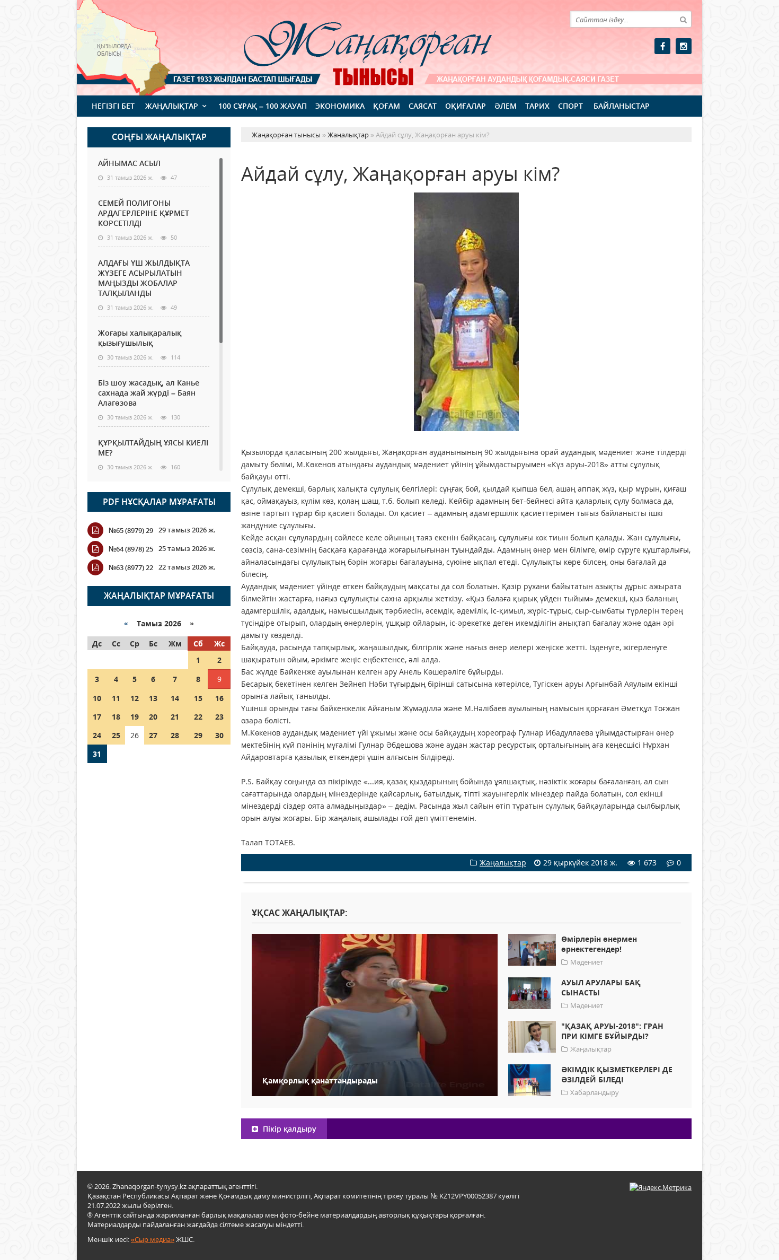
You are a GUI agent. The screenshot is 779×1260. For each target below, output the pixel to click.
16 (219, 698)
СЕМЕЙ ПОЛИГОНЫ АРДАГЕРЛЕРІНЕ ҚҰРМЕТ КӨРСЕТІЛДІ (143, 213)
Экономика (340, 106)
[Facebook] (662, 46)
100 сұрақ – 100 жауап (262, 106)
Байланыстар (622, 106)
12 (134, 698)
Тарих (537, 106)
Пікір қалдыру (288, 1129)
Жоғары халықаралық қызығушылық (139, 338)
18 (116, 717)
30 (219, 735)
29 (198, 735)
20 (153, 717)
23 (219, 717)
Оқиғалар (465, 106)
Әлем (505, 106)
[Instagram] (684, 46)
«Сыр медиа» (152, 1239)
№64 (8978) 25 (131, 549)
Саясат (423, 106)
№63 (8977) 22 (131, 567)
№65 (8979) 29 (131, 530)
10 (97, 698)
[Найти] (683, 19)
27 (153, 735)
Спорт (570, 106)
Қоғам (386, 106)
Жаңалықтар (171, 106)
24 (97, 735)
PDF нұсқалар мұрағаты (159, 502)
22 (198, 717)
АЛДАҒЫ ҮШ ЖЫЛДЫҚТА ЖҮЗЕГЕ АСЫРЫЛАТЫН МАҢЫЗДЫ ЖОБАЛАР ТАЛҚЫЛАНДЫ (144, 278)
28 (175, 735)
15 (198, 698)
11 (116, 698)
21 (175, 717)
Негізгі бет (113, 106)
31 (97, 754)
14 (175, 698)
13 (153, 698)
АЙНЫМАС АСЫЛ (129, 163)
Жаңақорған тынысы (352, 46)
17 (97, 717)
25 (116, 735)
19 (134, 717)
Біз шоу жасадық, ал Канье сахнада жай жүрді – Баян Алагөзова (148, 393)
